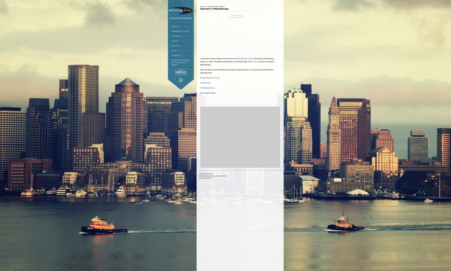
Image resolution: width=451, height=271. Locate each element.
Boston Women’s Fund (209, 78)
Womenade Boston (208, 93)
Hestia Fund (205, 83)
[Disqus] (240, 137)
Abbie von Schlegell (255, 62)
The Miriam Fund (207, 88)
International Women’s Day (241, 59)
